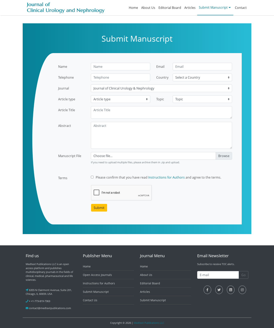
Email (160, 66)
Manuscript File (69, 156)
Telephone (66, 77)
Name (62, 66)
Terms (62, 178)
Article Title (66, 110)
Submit (99, 208)
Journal (63, 88)
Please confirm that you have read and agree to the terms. (158, 177)
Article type (66, 99)
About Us (148, 7)
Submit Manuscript (213, 7)
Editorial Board (169, 7)
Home (133, 7)
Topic (160, 99)
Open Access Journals (97, 275)
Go (243, 275)
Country (162, 77)
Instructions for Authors (166, 177)
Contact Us (90, 300)
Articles (190, 7)
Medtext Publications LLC (149, 323)
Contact (241, 7)
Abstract (64, 125)
